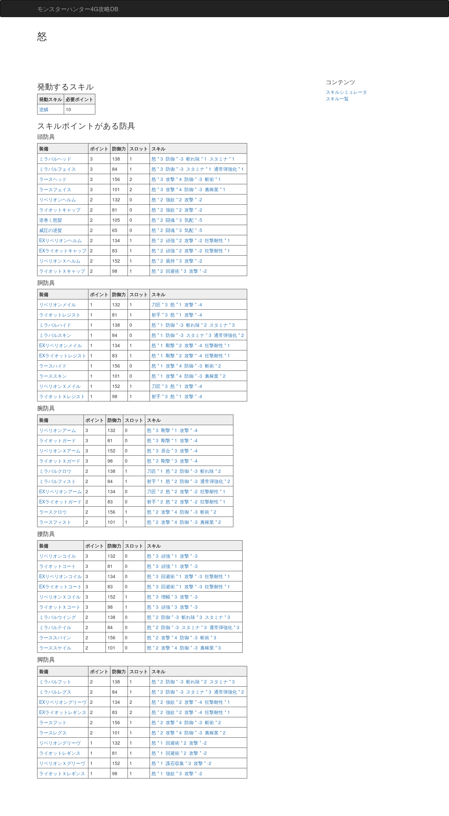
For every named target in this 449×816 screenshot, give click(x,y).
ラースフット (53, 722)
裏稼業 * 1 (215, 189)
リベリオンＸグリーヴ (62, 763)
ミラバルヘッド (55, 158)
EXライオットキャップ (62, 250)
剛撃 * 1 (169, 430)
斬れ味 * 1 (196, 158)
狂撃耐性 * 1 (217, 240)
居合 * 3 (169, 450)
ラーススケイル (55, 647)
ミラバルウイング (57, 617)
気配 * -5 (193, 220)
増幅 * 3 (169, 596)
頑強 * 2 (174, 240)
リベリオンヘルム (57, 199)
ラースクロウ (53, 511)
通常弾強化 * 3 (224, 627)
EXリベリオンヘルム (60, 240)
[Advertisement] (156, 59)
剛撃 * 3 (169, 460)
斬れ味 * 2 (196, 324)
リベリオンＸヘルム (60, 260)
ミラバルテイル (55, 627)
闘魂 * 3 (174, 220)
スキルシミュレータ (346, 92)
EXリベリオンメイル (60, 345)
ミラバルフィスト (57, 481)
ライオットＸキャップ (62, 271)
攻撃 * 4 (174, 179)
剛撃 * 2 (174, 345)
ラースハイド (53, 365)
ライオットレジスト (60, 314)
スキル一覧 (337, 98)
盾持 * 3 (174, 260)
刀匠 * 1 (155, 471)
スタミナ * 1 (222, 158)
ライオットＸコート (60, 606)
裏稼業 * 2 (215, 375)
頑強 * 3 (169, 606)
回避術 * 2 (176, 742)
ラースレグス (53, 732)
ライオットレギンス (60, 753)
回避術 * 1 (171, 576)
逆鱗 (43, 109)
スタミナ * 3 (222, 324)
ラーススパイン (55, 637)
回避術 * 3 (176, 271)
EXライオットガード (60, 501)
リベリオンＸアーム (60, 450)
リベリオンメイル (57, 304)
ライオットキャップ (60, 209)
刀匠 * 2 (155, 491)
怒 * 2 (157, 199)
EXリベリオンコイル (60, 576)
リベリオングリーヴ (60, 742)
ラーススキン (53, 375)
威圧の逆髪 (50, 230)
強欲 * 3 (174, 773)
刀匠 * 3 (160, 304)
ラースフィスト (55, 522)
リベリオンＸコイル (60, 596)
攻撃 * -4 (193, 304)
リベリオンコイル (57, 555)
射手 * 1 (155, 481)
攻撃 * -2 (193, 199)
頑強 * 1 (169, 555)
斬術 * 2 (213, 365)
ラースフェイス (55, 189)
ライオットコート (57, 566)
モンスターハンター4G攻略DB (77, 8)
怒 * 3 (157, 158)
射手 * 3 (160, 314)
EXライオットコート (60, 586)
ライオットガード (57, 440)
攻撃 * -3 (189, 555)
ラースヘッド (53, 179)
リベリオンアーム (57, 430)
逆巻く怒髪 (50, 220)
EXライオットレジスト (62, 355)
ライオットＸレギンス (62, 773)
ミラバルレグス (55, 691)
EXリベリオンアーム (60, 491)
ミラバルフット (55, 681)
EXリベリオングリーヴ (62, 702)
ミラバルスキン (55, 335)
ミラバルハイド (55, 324)
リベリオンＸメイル (60, 386)
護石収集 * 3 (178, 763)
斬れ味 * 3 (191, 617)
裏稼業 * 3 (210, 647)
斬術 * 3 (208, 637)
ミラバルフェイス (57, 169)
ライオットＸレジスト (62, 396)
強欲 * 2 (174, 199)
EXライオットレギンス (62, 712)
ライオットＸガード (60, 460)
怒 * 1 (176, 304)
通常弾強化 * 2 (229, 335)
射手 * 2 (155, 501)
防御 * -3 (174, 158)
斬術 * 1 (213, 179)
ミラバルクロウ (55, 471)
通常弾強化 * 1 (229, 169)
